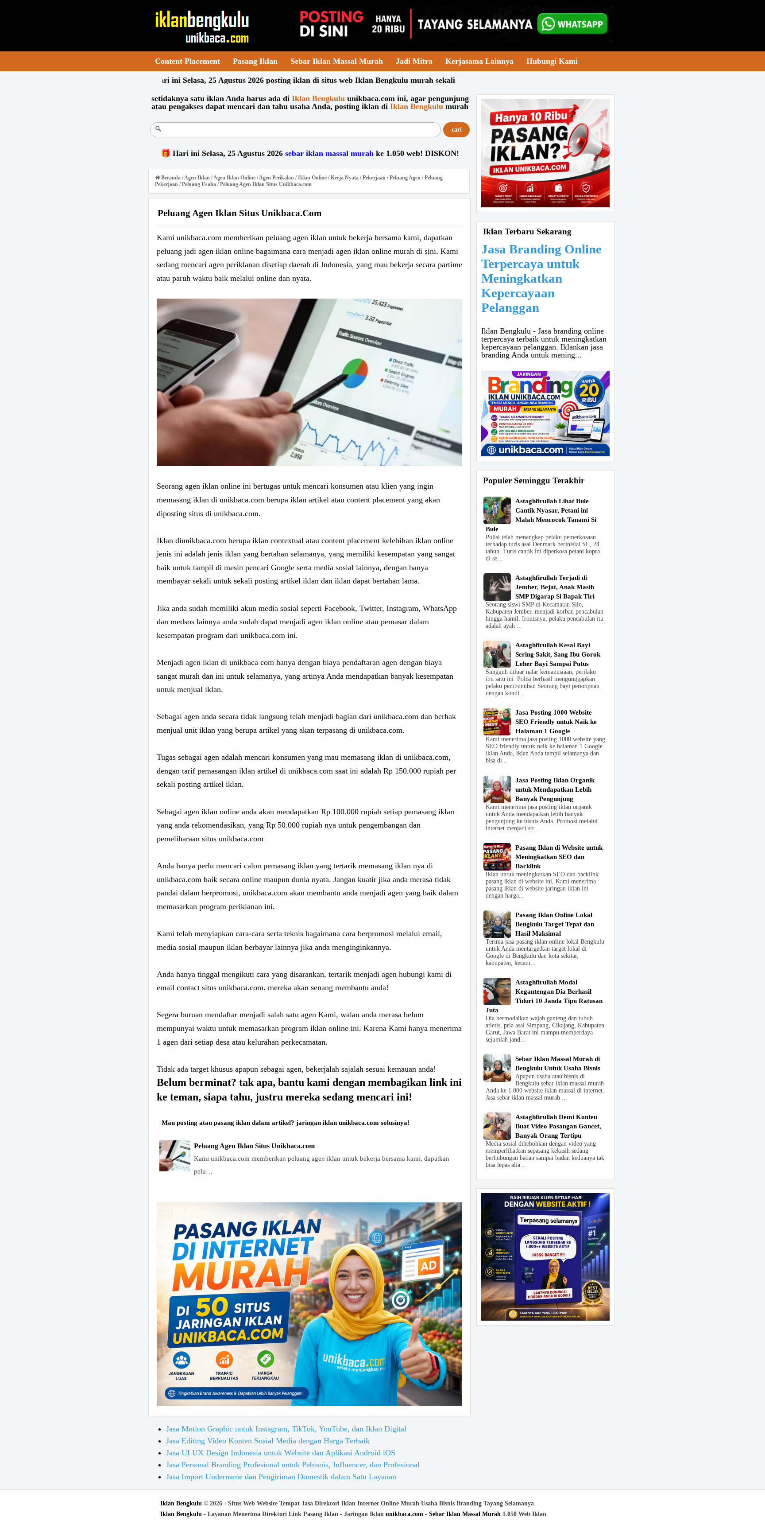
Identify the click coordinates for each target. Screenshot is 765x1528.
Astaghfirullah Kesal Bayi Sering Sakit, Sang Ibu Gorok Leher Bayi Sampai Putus (557, 654)
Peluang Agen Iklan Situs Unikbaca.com (254, 1146)
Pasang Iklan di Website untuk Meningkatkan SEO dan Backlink (559, 857)
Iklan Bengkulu (181, 1503)
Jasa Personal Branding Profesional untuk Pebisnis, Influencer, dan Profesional (293, 1464)
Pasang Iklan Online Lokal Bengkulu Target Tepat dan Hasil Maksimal (554, 924)
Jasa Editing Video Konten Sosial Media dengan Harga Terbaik (268, 1440)
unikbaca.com (404, 1514)
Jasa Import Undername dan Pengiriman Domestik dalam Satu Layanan (281, 1476)
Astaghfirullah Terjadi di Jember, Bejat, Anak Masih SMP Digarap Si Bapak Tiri (555, 587)
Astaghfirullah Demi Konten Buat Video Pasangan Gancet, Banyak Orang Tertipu (558, 1126)
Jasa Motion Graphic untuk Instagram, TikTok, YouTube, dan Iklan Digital (286, 1428)
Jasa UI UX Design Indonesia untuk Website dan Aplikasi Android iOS (280, 1452)
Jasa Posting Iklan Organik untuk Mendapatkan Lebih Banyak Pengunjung (555, 789)
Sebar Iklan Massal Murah (465, 1514)
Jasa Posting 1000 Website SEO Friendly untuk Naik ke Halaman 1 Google (556, 722)
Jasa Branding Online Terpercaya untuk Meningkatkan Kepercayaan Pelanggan (541, 278)
